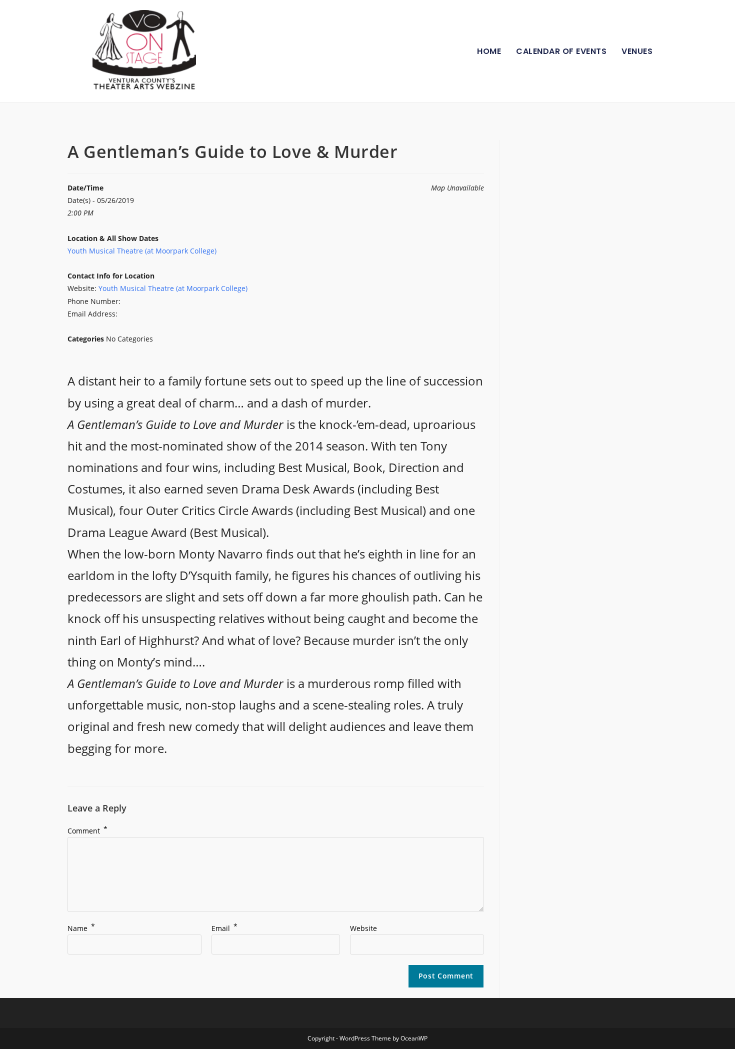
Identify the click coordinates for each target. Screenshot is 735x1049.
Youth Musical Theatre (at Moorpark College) (142, 251)
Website (363, 928)
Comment (88, 831)
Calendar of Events (561, 51)
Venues (637, 51)
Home (489, 51)
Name (81, 928)
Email (225, 928)
